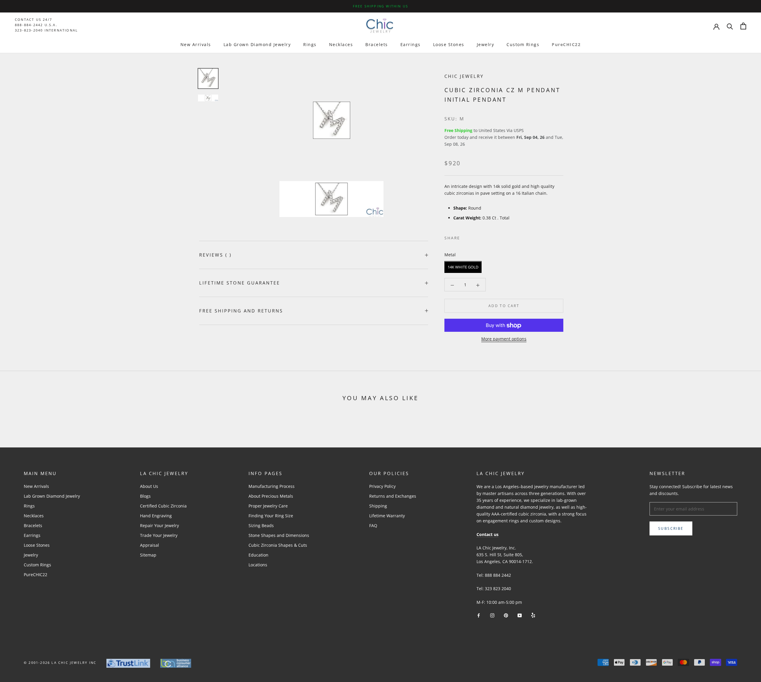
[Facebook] (466, 236)
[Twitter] (473, 236)
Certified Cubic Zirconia (163, 506)
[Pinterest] (481, 236)
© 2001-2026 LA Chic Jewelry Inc (60, 662)
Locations (258, 565)
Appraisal (149, 545)
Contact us (488, 534)
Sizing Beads (261, 525)
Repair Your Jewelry (159, 525)
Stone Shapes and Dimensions (279, 535)
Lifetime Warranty (387, 515)
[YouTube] (520, 615)
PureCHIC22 (566, 44)
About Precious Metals (271, 496)
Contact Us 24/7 (33, 19)
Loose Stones (448, 44)
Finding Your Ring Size (271, 515)
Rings (310, 44)
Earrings (410, 44)
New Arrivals (195, 44)
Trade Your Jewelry (158, 535)
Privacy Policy (382, 486)
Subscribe (671, 528)
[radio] (463, 267)
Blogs (145, 496)
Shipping (378, 506)
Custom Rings (523, 44)
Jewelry (485, 44)
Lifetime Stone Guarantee (239, 283)
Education (258, 555)
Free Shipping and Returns (241, 311)
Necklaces (341, 44)
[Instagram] (492, 615)
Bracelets (376, 44)
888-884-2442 (29, 25)
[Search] (730, 26)
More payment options (503, 339)
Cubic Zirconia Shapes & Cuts (278, 545)
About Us (149, 486)
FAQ (373, 525)
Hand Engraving (156, 515)
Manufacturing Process (272, 486)
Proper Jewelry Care (268, 506)
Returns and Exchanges (392, 496)
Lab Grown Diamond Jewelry (257, 44)
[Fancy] (533, 615)
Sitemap (148, 555)
